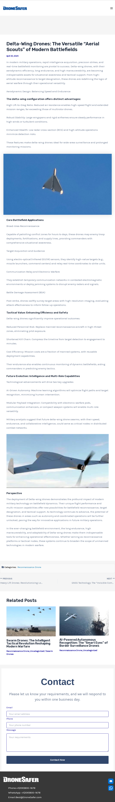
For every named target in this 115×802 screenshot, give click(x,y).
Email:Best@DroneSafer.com (25, 797)
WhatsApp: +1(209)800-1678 (24, 792)
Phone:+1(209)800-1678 (21, 787)
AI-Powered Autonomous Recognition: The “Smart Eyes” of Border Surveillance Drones (83, 642)
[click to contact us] (111, 788)
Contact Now (57, 759)
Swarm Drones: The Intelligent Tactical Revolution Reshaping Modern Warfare (28, 643)
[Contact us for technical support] (111, 781)
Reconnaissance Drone (29, 567)
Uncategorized (37, 651)
